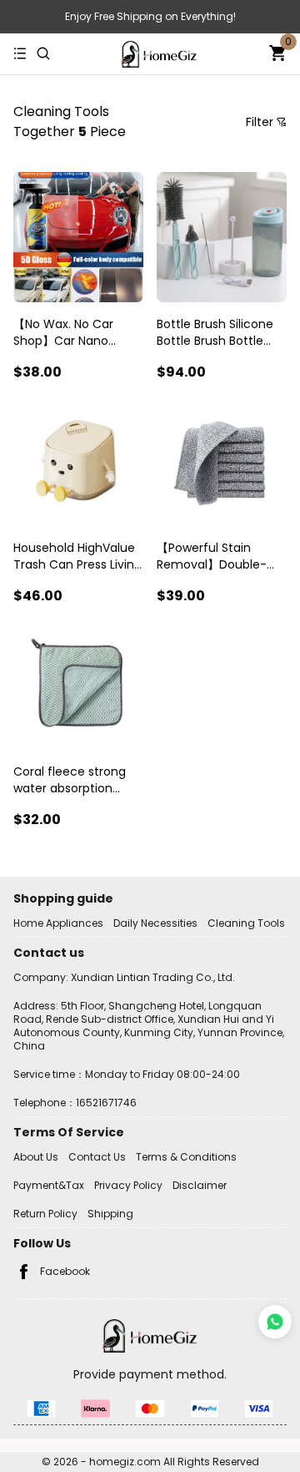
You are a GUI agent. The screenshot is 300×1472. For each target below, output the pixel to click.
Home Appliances (58, 923)
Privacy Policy (128, 1185)
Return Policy (45, 1213)
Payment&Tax (48, 1185)
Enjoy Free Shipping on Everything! (150, 16)
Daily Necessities (155, 923)
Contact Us (97, 1157)
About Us (35, 1157)
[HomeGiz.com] (159, 54)
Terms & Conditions (186, 1157)
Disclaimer (199, 1185)
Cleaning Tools (246, 923)
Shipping (110, 1213)
